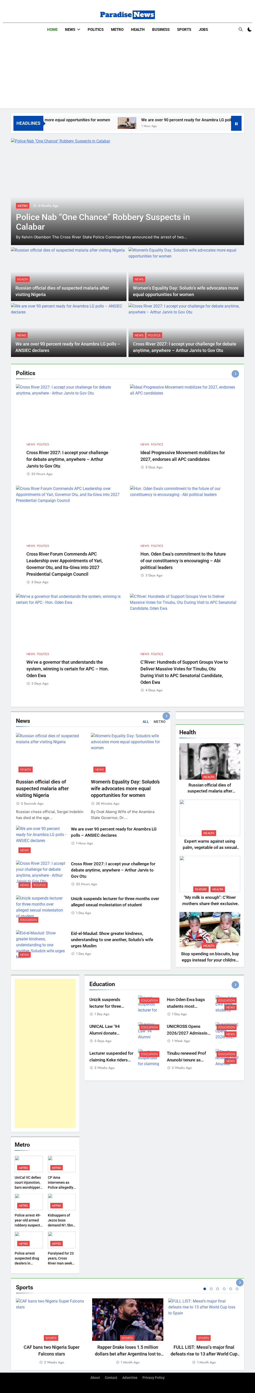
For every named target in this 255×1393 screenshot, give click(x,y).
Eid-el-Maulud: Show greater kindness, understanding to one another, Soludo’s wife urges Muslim (112, 939)
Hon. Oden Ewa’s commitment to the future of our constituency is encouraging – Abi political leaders (183, 560)
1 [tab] (204, 1289)
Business (161, 29)
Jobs (203, 29)
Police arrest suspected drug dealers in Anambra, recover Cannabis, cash (29, 1263)
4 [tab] (224, 1289)
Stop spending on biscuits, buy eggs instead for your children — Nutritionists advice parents (210, 960)
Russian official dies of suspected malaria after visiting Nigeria (42, 788)
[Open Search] (241, 29)
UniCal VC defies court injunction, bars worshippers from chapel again (28, 1187)
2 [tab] (211, 1289)
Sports (184, 29)
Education (28, 920)
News (70, 29)
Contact (111, 1378)
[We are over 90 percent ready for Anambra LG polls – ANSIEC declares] (104, 123)
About (95, 1378)
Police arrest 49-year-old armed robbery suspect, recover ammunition (28, 1225)
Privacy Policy (153, 1378)
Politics (96, 29)
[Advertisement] (127, 73)
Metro (117, 29)
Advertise (129, 1378)
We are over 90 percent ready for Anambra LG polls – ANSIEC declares (182, 120)
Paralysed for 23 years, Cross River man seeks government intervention (61, 1263)
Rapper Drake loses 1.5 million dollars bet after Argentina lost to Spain (128, 1354)
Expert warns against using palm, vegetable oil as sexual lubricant (210, 847)
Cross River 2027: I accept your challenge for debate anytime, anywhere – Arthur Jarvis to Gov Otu (67, 459)
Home (52, 29)
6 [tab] (237, 1289)
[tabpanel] (51, 1331)
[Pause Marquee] (236, 123)
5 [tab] (230, 1289)
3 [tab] (217, 1289)
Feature (201, 889)
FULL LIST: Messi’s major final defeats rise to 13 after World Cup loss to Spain (204, 1354)
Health (138, 29)
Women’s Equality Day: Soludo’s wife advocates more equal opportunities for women (125, 788)
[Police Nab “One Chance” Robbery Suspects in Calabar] (127, 191)
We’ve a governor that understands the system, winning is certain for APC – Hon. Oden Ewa (67, 668)
